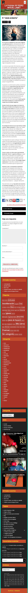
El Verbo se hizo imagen (9, 531)
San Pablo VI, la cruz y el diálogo (10, 522)
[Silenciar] (22, 454)
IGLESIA (5, 379)
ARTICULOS (6, 345)
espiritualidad (4, 310)
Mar (3, 324)
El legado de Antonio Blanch (10, 517)
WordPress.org (7, 429)
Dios (12, 307)
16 (5, 582)
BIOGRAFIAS (6, 350)
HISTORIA (6, 375)
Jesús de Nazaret (14, 320)
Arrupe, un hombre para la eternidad (11, 514)
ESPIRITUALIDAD (7, 363)
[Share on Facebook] (3, 200)
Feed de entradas (7, 425)
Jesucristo (20, 317)
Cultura (8, 307)
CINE (5, 352)
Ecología (23, 307)
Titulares (5, 397)
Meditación (10, 324)
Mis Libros (20, 323)
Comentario (5, 228)
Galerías (5, 372)
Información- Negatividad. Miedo (9, 317)
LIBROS (5, 384)
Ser (18, 330)
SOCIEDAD (16, 334)
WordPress (10, 590)
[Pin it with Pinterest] (14, 200)
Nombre (4, 245)
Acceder (5, 424)
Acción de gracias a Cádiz (9, 510)
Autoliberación (5, 21)
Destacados (6, 355)
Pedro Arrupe (6, 521)
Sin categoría (8, 334)
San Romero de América (9, 524)
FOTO (5, 366)
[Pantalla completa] (24, 454)
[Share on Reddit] (10, 200)
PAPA (5, 388)
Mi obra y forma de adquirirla (10, 519)
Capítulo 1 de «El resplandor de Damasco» (13, 537)
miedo (14, 324)
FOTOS (5, 368)
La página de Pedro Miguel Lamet (14, 7)
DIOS (9, 21)
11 (11, 580)
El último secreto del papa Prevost (11, 291)
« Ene (5, 585)
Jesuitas (3, 320)
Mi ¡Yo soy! (6, 287)
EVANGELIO (6, 364)
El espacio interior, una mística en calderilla (13, 289)
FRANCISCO (6, 370)
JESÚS (5, 382)
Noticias (7, 327)
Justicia (23, 320)
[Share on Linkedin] (17, 200)
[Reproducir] (3, 454)
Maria (6, 324)
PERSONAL (6, 389)
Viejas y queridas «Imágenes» (10, 530)
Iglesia (8, 313)
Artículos (11, 300)
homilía (3, 313)
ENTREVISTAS (7, 361)
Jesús (6, 320)
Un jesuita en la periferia (9, 528)
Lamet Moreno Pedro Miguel (20, 204)
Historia (22, 310)
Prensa (11, 330)
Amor (6, 300)
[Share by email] (21, 200)
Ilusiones (13, 313)
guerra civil (17, 310)
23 (5, 584)
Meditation (17, 590)
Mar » (8, 585)
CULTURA (6, 354)
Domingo (19, 307)
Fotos (9, 310)
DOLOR (5, 359)
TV (4, 398)
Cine (20, 304)
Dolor (15, 307)
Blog (5, 515)
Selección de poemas (8, 526)
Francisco (12, 310)
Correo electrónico (7, 251)
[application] (14, 444)
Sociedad (5, 395)
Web (3, 257)
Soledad (20, 334)
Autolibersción (7, 348)
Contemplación (7, 284)
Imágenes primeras (8, 533)
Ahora (3, 300)
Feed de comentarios (8, 427)
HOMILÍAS (6, 377)
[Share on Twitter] (7, 200)
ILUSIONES (6, 380)
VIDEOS (5, 400)
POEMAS (5, 391)
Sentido (15, 330)
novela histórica (13, 327)
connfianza (4, 307)
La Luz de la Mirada (8, 535)
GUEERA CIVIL (7, 373)
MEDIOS (5, 386)
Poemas (6, 330)
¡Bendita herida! (7, 285)
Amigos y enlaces (7, 512)
